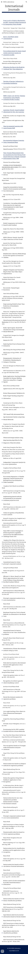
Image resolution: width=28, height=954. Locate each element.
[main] (14, 8)
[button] (1, 2)
